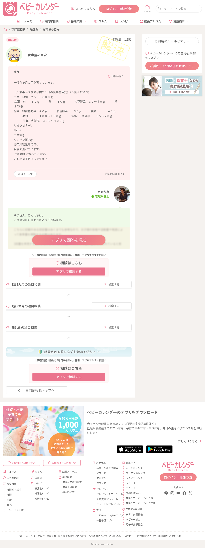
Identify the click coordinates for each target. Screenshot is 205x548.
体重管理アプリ (104, 520)
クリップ (26, 174)
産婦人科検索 (69, 487)
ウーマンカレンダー (137, 473)
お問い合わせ (176, 536)
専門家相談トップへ (40, 390)
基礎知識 (76, 21)
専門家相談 (51, 21)
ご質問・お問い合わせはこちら (172, 65)
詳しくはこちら (188, 441)
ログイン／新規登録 (119, 9)
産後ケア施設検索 (72, 482)
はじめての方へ (85, 9)
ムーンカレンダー (135, 468)
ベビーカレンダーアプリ (107, 515)
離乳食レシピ (42, 488)
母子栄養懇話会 (134, 524)
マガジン (101, 478)
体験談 (38, 477)
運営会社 (51, 536)
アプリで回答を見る (69, 240)
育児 (9, 504)
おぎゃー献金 (133, 519)
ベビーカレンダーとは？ (32, 536)
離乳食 (34, 29)
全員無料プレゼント (107, 499)
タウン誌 (101, 483)
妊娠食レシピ (42, 493)
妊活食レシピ (42, 498)
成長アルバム (152, 21)
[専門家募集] (172, 85)
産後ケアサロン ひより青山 (137, 498)
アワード (101, 473)
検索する (114, 284)
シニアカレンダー (135, 478)
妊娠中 (10, 494)
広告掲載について (146, 536)
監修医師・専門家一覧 (64, 462)
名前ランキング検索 (107, 468)
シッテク (131, 483)
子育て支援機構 (134, 514)
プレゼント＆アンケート (107, 494)
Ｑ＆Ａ (102, 21)
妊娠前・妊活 (14, 489)
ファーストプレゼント (107, 504)
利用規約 (163, 536)
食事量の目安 (51, 29)
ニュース (26, 21)
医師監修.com (133, 493)
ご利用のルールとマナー (172, 41)
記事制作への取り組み (24, 462)
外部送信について (98, 536)
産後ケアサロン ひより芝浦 (137, 503)
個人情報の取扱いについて (72, 536)
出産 (9, 499)
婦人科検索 (68, 492)
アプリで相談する (69, 271)
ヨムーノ (130, 488)
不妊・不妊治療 (15, 509)
